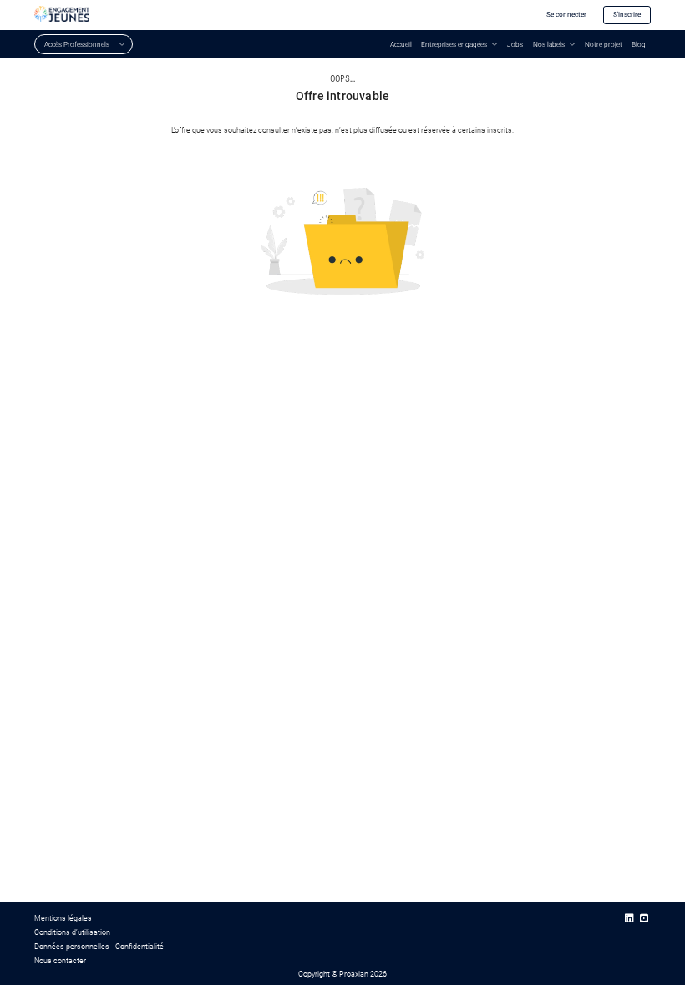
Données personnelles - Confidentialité (99, 946)
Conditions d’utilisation (72, 932)
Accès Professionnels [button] (76, 44)
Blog (639, 44)
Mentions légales (63, 917)
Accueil (401, 44)
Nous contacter (60, 960)
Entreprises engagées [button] (454, 44)
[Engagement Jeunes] (61, 13)
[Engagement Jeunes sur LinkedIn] (629, 918)
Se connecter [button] (566, 14)
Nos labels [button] (549, 44)
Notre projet (603, 44)
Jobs (515, 44)
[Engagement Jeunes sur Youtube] (644, 918)
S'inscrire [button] (627, 14)
